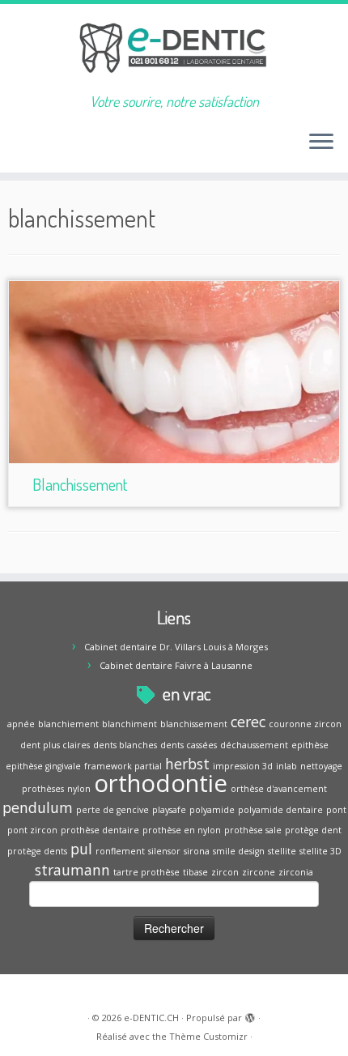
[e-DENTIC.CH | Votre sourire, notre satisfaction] (174, 48)
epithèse (310, 745)
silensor (164, 851)
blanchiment (129, 724)
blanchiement (68, 724)
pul (81, 848)
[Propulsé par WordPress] (250, 1014)
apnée (21, 724)
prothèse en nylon (181, 830)
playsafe (169, 809)
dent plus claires (55, 745)
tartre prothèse (146, 872)
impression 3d (243, 766)
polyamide (212, 809)
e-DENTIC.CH (151, 1017)
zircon (225, 872)
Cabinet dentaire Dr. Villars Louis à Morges (176, 647)
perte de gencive (112, 809)
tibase (195, 872)
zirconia (295, 872)
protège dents (37, 851)
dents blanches (125, 745)
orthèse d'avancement (279, 788)
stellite (282, 851)
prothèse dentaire (100, 830)
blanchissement (193, 724)
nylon (79, 788)
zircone (258, 872)
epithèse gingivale (43, 766)
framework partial (123, 766)
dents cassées (188, 745)
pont (336, 809)
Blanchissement (79, 484)
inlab (286, 766)
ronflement (120, 851)
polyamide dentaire (280, 809)
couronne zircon (305, 724)
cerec (248, 721)
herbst (187, 763)
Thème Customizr (208, 1036)
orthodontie (160, 783)
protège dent (313, 830)
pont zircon (32, 830)
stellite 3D (320, 851)
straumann (72, 869)
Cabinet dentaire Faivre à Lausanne (176, 665)
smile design (239, 851)
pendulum (37, 807)
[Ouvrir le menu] (321, 143)
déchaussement (254, 745)
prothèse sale (253, 830)
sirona (197, 851)
